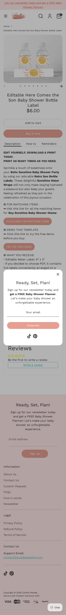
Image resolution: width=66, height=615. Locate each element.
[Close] (58, 274)
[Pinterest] (35, 336)
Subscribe (33, 325)
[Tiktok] (29, 336)
